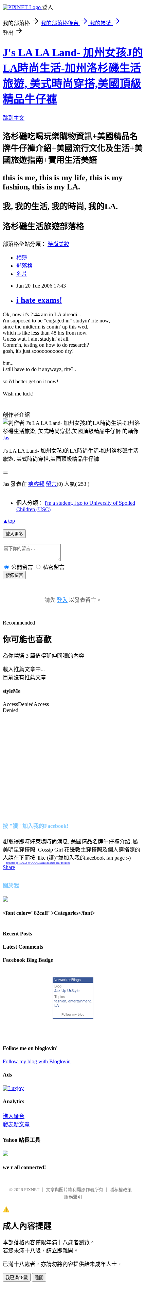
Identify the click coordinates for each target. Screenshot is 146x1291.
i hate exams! (39, 300)
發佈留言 (14, 575)
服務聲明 (73, 1196)
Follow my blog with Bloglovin (37, 1061)
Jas (6, 437)
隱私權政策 (121, 1189)
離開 (39, 1277)
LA (56, 1005)
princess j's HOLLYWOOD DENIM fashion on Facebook (38, 862)
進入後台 (13, 1116)
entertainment (79, 1001)
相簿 (21, 258)
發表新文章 (16, 1124)
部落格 (24, 266)
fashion (60, 1001)
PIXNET (31, 1189)
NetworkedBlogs (67, 980)
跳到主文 (13, 118)
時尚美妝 (58, 244)
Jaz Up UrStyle (66, 991)
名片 (21, 274)
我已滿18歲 (16, 1277)
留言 (51, 484)
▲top (9, 521)
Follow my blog (73, 1014)
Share (9, 867)
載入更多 (14, 534)
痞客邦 (36, 484)
